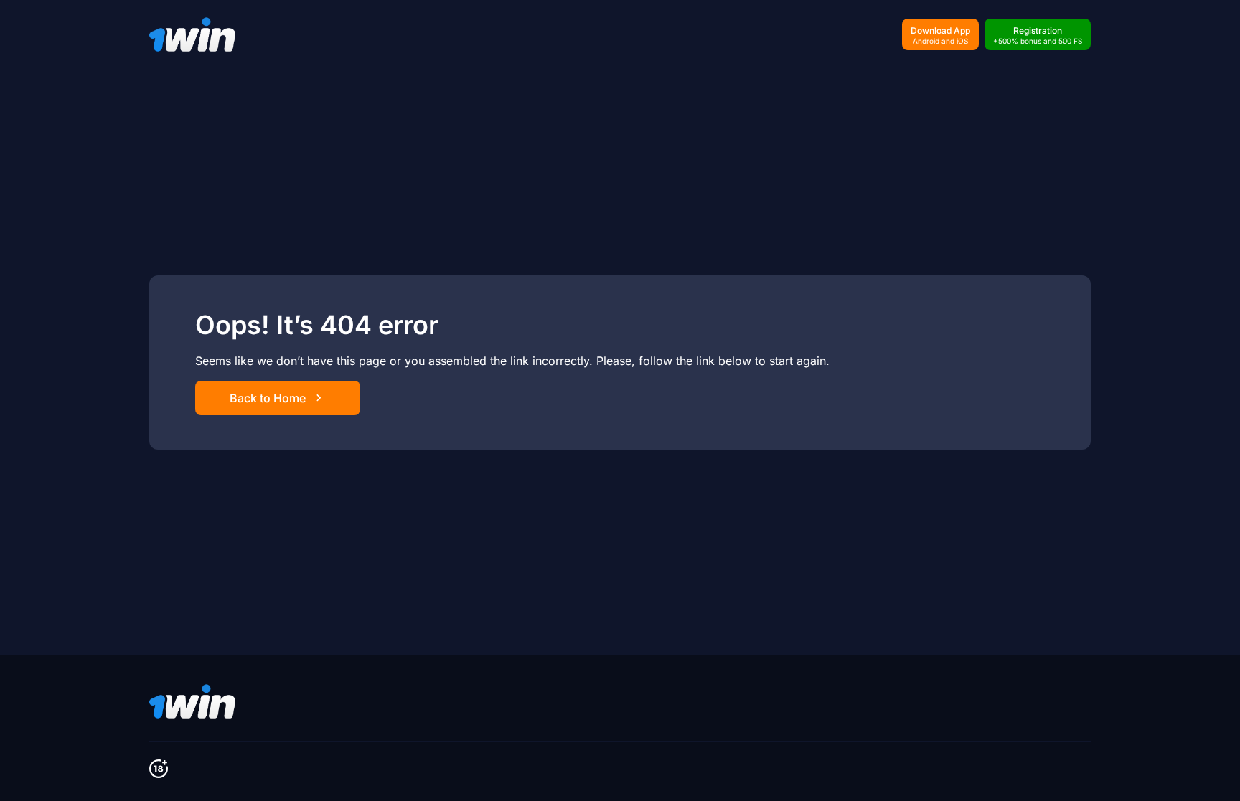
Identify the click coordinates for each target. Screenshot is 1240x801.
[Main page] (192, 34)
